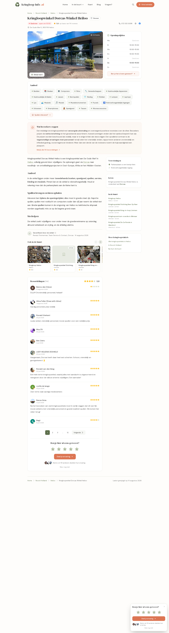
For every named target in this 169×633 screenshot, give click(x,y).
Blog (99, 4)
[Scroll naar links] (96, 242)
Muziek (60, 102)
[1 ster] (53, 449)
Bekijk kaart (38, 75)
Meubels (46, 102)
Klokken (102, 97)
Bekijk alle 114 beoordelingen (47, 150)
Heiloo (30, 162)
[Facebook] (140, 23)
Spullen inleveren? (41, 115)
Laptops (127, 97)
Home (65, 4)
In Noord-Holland (114, 245)
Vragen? (108, 4)
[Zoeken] (133, 4)
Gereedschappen (93, 91)
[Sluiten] (164, 606)
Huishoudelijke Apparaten (117, 91)
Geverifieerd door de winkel (43, 233)
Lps (35, 103)
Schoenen (37, 108)
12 (68, 433)
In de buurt (77, 4)
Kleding (88, 97)
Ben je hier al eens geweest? (122, 74)
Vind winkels (146, 4)
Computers (64, 91)
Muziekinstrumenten (78, 103)
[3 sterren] (65, 449)
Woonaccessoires (99, 108)
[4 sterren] (71, 449)
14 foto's (96, 35)
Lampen (115, 97)
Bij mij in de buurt (114, 249)
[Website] (135, 23)
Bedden (36, 91)
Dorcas (86, 162)
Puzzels (95, 103)
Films (78, 91)
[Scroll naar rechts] (100, 242)
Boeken (48, 91)
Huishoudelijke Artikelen (42, 97)
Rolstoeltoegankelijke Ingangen (116, 102)
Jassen (60, 97)
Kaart (90, 4)
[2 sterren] (59, 449)
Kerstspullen (74, 97)
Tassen (83, 108)
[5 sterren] (77, 449)
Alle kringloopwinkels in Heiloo (119, 241)
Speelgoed (68, 108)
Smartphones (53, 108)
